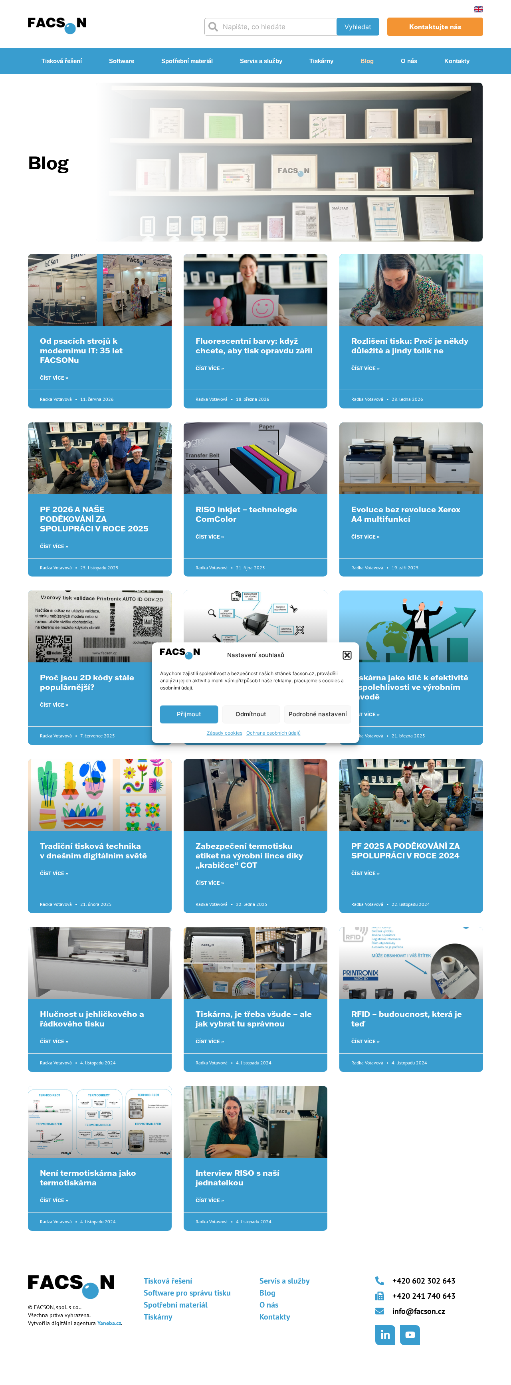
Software (121, 60)
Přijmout (189, 714)
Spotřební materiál (187, 60)
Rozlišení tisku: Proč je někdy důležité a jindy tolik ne (409, 345)
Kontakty (456, 60)
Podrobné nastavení (318, 714)
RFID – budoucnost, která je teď (406, 1018)
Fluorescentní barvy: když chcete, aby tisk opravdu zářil (254, 345)
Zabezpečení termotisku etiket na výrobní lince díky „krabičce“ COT (249, 855)
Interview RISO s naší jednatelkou (237, 1177)
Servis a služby (261, 60)
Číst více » (54, 378)
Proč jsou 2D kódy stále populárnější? (87, 682)
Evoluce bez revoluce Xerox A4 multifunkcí (405, 514)
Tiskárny (321, 60)
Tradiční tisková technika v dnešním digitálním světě (93, 850)
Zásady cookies (224, 733)
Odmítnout (251, 714)
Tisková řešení (62, 60)
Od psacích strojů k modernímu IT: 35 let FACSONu (81, 350)
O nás (409, 60)
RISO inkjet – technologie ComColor (246, 514)
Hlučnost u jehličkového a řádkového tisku (92, 1018)
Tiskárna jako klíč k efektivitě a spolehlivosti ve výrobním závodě (409, 686)
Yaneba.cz (109, 1323)
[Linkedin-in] (385, 1335)
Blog (367, 60)
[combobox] (274, 27)
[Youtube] (410, 1335)
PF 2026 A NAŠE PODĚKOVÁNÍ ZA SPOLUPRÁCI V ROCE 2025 (94, 518)
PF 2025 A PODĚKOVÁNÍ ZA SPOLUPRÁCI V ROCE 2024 (405, 850)
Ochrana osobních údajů (273, 733)
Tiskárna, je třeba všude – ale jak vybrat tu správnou (254, 1018)
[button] (347, 655)
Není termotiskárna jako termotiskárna (88, 1177)
